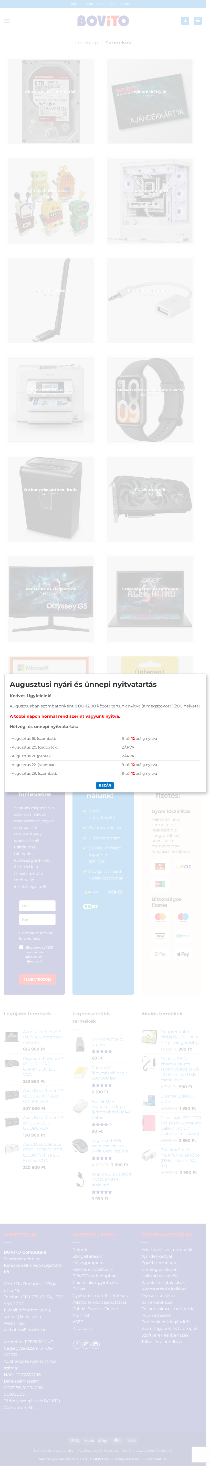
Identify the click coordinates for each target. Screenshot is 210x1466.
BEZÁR (105, 785)
